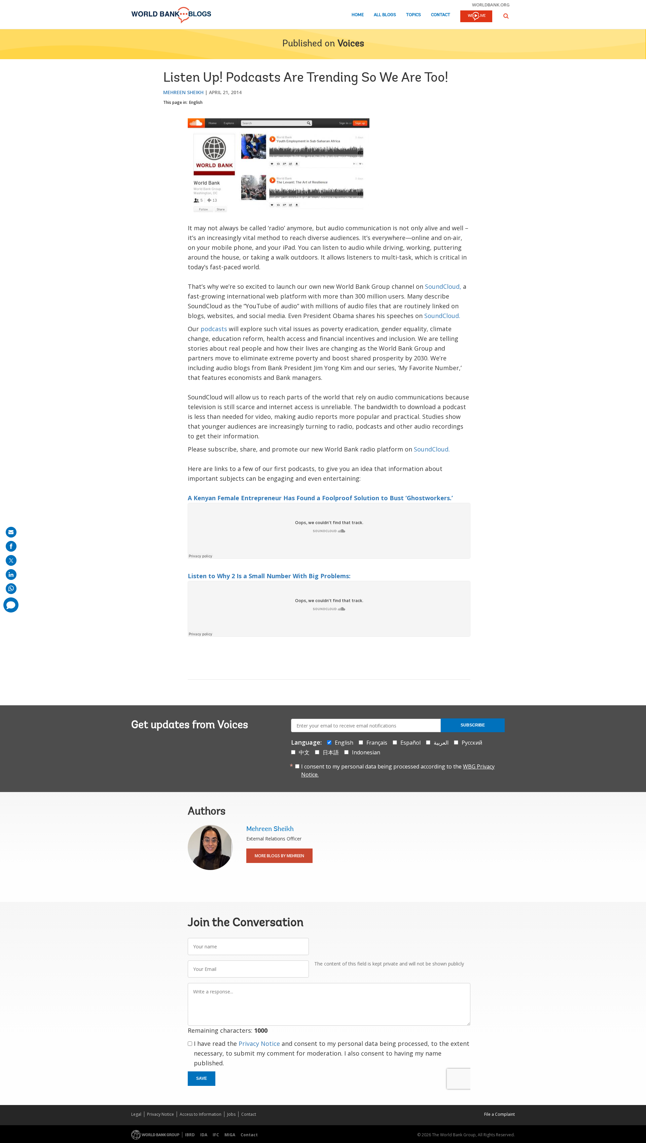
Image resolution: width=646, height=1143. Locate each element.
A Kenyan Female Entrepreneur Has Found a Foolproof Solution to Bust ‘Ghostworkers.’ (320, 498)
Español (410, 742)
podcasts (214, 329)
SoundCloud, (443, 286)
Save (201, 1078)
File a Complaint (499, 1114)
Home (358, 15)
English (196, 102)
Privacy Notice (259, 1043)
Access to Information (200, 1114)
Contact (440, 15)
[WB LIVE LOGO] (476, 17)
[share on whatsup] (11, 588)
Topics (413, 15)
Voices (350, 44)
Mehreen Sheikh (183, 92)
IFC (216, 1135)
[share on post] (11, 560)
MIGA (229, 1135)
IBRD (190, 1135)
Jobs (231, 1114)
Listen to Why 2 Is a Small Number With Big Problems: (269, 576)
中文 (304, 752)
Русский (472, 742)
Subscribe (473, 725)
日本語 (331, 752)
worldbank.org (491, 5)
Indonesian (366, 752)
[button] (506, 16)
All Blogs (385, 15)
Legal (136, 1114)
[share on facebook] (11, 546)
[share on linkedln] (11, 574)
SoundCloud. (442, 316)
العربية (441, 742)
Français (376, 742)
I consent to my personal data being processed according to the (398, 770)
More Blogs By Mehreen (279, 856)
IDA (203, 1135)
